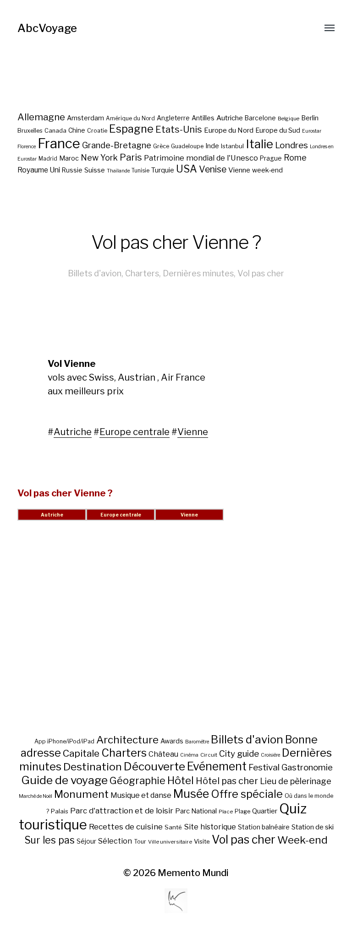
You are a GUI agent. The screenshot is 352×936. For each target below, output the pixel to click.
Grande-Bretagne (116, 145)
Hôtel (180, 780)
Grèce (161, 146)
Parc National (196, 811)
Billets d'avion (94, 273)
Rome (295, 157)
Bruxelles (30, 130)
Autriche (229, 117)
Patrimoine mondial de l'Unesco (201, 157)
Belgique (288, 118)
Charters (142, 273)
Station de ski (313, 827)
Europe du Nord (228, 130)
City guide (239, 753)
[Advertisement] (176, 638)
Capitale (81, 753)
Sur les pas (49, 840)
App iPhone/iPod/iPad (64, 741)
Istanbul (232, 146)
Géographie (137, 780)
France (59, 143)
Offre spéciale (247, 794)
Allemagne (41, 117)
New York (99, 157)
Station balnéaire (264, 827)
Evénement (217, 766)
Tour (140, 841)
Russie (72, 170)
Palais (59, 811)
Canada (55, 130)
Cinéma (189, 755)
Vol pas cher (260, 273)
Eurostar (311, 131)
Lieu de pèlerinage (295, 781)
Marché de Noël (35, 796)
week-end (267, 170)
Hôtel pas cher (227, 780)
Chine (76, 130)
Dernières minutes (198, 273)
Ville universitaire (170, 842)
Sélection (115, 841)
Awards (171, 741)
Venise (212, 169)
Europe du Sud (277, 130)
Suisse (94, 170)
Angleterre (173, 118)
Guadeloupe (187, 146)
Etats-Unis (178, 129)
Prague (271, 158)
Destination (92, 766)
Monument (81, 794)
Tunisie (140, 170)
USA (186, 169)
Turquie (162, 170)
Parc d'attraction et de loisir (121, 810)
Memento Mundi (193, 872)
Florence (26, 147)
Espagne (131, 129)
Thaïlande (118, 171)
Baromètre (197, 742)
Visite (202, 841)
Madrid (47, 159)
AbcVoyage (47, 28)
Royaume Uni (38, 170)
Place (226, 811)
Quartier (264, 811)
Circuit (208, 755)
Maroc (69, 158)
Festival (264, 767)
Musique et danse (140, 795)
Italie (259, 144)
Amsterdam (85, 118)
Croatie (97, 130)
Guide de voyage (64, 780)
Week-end (302, 840)
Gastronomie (307, 767)
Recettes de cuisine (126, 826)
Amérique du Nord (130, 118)
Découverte (154, 766)
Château (163, 753)
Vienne (239, 170)
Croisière (270, 755)
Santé (173, 827)
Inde (212, 146)
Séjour (86, 841)
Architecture (127, 739)
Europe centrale (134, 431)
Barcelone (260, 118)
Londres (291, 145)
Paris (131, 157)
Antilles (203, 118)
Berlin (310, 118)
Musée (191, 794)
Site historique (210, 826)
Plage (242, 811)
